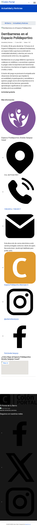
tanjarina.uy (28, 524)
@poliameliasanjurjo (11, 319)
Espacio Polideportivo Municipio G (16, 285)
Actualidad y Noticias (6, 42)
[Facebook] (26, 3)
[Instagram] (31, 3)
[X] (20, 467)
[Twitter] (28, 3)
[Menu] (34, 2)
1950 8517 (17, 209)
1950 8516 (8, 209)
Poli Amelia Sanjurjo (11, 353)
